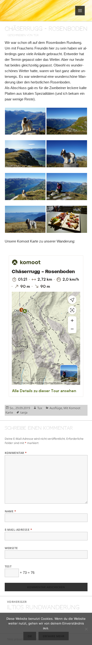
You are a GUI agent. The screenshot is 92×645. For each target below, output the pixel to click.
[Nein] (86, 629)
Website (11, 548)
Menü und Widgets (80, 15)
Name (10, 511)
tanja (23, 412)
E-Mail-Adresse (18, 530)
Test (8, 566)
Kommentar (16, 453)
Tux (39, 408)
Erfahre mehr (53, 636)
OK (30, 636)
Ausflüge (56, 408)
